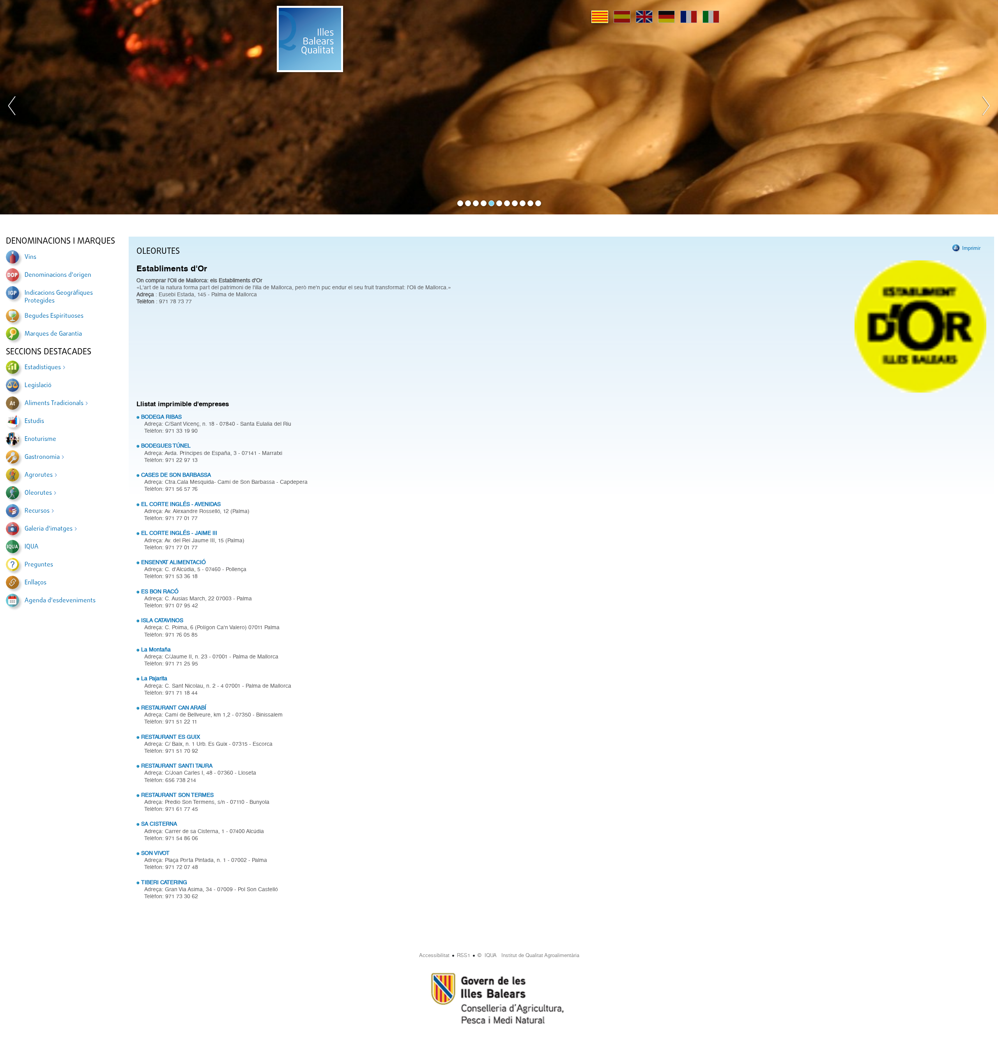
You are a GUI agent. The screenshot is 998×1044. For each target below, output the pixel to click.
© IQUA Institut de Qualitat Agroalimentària (528, 955)
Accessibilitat (434, 955)
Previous (12, 107)
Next (986, 107)
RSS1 (463, 955)
